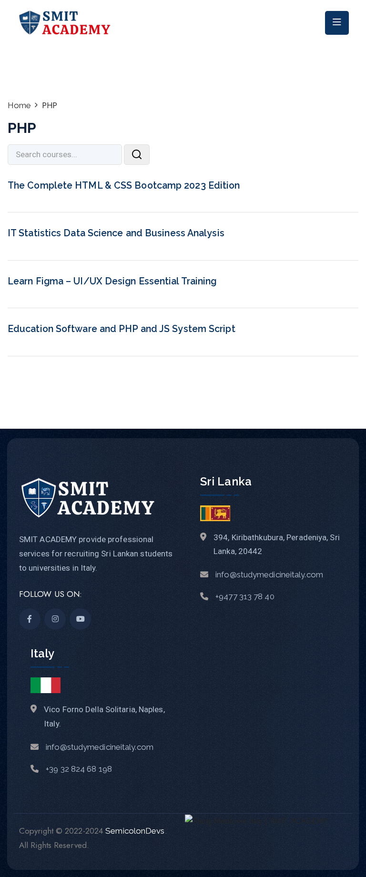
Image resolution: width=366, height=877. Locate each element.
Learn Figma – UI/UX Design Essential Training (112, 281)
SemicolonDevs (134, 831)
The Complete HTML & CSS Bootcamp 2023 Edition (124, 185)
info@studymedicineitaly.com (269, 574)
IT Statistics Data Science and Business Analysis (116, 233)
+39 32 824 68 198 (79, 769)
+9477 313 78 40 (244, 596)
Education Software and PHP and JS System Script (121, 328)
